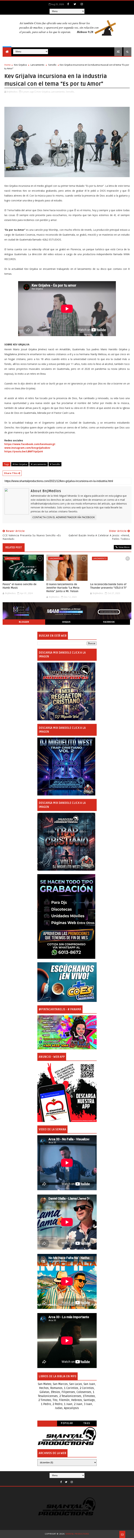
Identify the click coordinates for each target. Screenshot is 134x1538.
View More (124, 547)
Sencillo (52, 64)
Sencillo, (70, 91)
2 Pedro (57, 1404)
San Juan (89, 1384)
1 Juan (68, 1404)
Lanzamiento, (58, 91)
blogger (24, 621)
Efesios (55, 1392)
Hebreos (76, 1400)
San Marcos (60, 1384)
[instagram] (81, 4)
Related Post (13, 547)
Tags (86, 1423)
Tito (54, 1400)
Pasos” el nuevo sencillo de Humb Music (19, 586)
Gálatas (44, 1392)
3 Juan (88, 1404)
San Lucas (75, 1384)
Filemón (64, 1400)
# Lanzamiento (38, 464)
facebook (109, 621)
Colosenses (84, 1392)
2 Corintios (87, 1388)
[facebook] (68, 4)
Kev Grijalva (20, 64)
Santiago (89, 1400)
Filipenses (68, 1392)
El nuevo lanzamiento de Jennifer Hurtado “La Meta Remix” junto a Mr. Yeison (62, 588)
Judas (58, 1408)
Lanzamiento (37, 64)
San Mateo (44, 1384)
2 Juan (78, 1404)
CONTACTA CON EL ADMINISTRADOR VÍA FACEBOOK (63, 517)
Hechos (44, 1388)
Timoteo (89, 1396)
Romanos (56, 1388)
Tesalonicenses (48, 1396)
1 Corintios (71, 1388)
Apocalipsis (71, 1408)
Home (7, 64)
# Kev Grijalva (20, 464)
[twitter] (74, 4)
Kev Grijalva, (43, 91)
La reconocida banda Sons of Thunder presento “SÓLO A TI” (108, 586)
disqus (66, 621)
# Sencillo (55, 464)
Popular (67, 1423)
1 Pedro (46, 1404)
